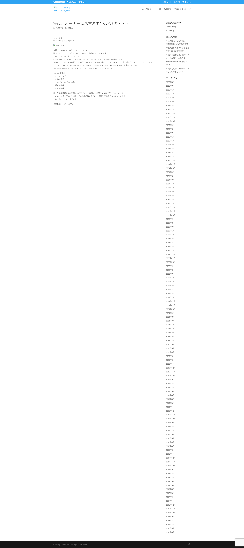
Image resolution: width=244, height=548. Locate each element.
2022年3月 (170, 289)
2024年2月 (170, 199)
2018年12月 (171, 411)
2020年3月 (170, 356)
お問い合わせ (167, 2)
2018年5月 (170, 438)
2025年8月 (170, 129)
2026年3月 (170, 101)
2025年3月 (170, 148)
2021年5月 (170, 328)
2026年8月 (170, 82)
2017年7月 (170, 477)
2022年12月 (171, 254)
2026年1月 (170, 109)
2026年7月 (170, 86)
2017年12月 (171, 458)
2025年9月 (170, 125)
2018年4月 (170, 442)
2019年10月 (171, 375)
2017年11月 (171, 462)
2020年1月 (170, 364)
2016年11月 (171, 508)
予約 (159, 9)
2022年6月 (170, 277)
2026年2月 (170, 105)
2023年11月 (171, 211)
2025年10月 (171, 121)
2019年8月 (170, 383)
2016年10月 (171, 512)
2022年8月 (170, 270)
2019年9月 (170, 379)
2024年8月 (170, 176)
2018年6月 (170, 434)
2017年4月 (170, 489)
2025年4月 (170, 144)
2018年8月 (170, 426)
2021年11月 (171, 305)
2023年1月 (170, 250)
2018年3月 (170, 446)
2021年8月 (170, 317)
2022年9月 (170, 266)
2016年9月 (170, 516)
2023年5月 (170, 235)
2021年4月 (170, 332)
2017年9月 (170, 469)
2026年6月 (170, 90)
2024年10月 (171, 168)
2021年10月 (171, 309)
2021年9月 (170, 313)
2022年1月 (170, 297)
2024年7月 (170, 180)
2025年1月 (170, 156)
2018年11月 (171, 415)
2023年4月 (170, 238)
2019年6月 (170, 391)
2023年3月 (170, 242)
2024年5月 (170, 187)
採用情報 (177, 2)
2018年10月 (171, 418)
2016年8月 (170, 520)
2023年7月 (170, 227)
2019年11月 (171, 372)
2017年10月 (171, 465)
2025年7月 (170, 133)
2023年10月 (171, 215)
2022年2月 (170, 293)
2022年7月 (170, 274)
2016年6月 (170, 528)
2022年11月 (171, 258)
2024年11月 (171, 164)
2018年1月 (170, 454)
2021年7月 (170, 321)
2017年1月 (170, 501)
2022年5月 (170, 281)
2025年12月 (171, 113)
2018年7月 (170, 430)
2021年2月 (170, 340)
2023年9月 (170, 219)
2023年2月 (170, 246)
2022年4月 (170, 285)
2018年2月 (170, 450)
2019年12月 (171, 368)
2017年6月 (170, 481)
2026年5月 (170, 94)
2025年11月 (171, 117)
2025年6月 (170, 137)
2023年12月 (171, 207)
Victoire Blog (180, 9)
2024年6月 (170, 184)
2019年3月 (170, 403)
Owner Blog (171, 26)
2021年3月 (170, 336)
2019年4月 (170, 399)
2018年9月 (170, 422)
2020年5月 (170, 348)
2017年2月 (170, 497)
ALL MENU (146, 9)
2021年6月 (170, 325)
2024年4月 (170, 191)
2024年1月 (170, 203)
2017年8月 (170, 473)
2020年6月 (170, 344)
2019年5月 (170, 395)
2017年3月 (170, 493)
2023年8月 (170, 223)
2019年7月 (170, 387)
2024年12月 (171, 160)
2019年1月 (170, 407)
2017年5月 (170, 485)
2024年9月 (170, 172)
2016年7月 (170, 524)
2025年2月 (170, 152)
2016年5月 (170, 532)
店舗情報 (167, 9)
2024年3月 (170, 195)
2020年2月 (170, 360)
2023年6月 (170, 231)
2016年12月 (171, 505)
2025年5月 (170, 141)
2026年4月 (170, 97)
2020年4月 (170, 352)
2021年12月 (171, 301)
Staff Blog (69, 28)
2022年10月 (171, 262)
